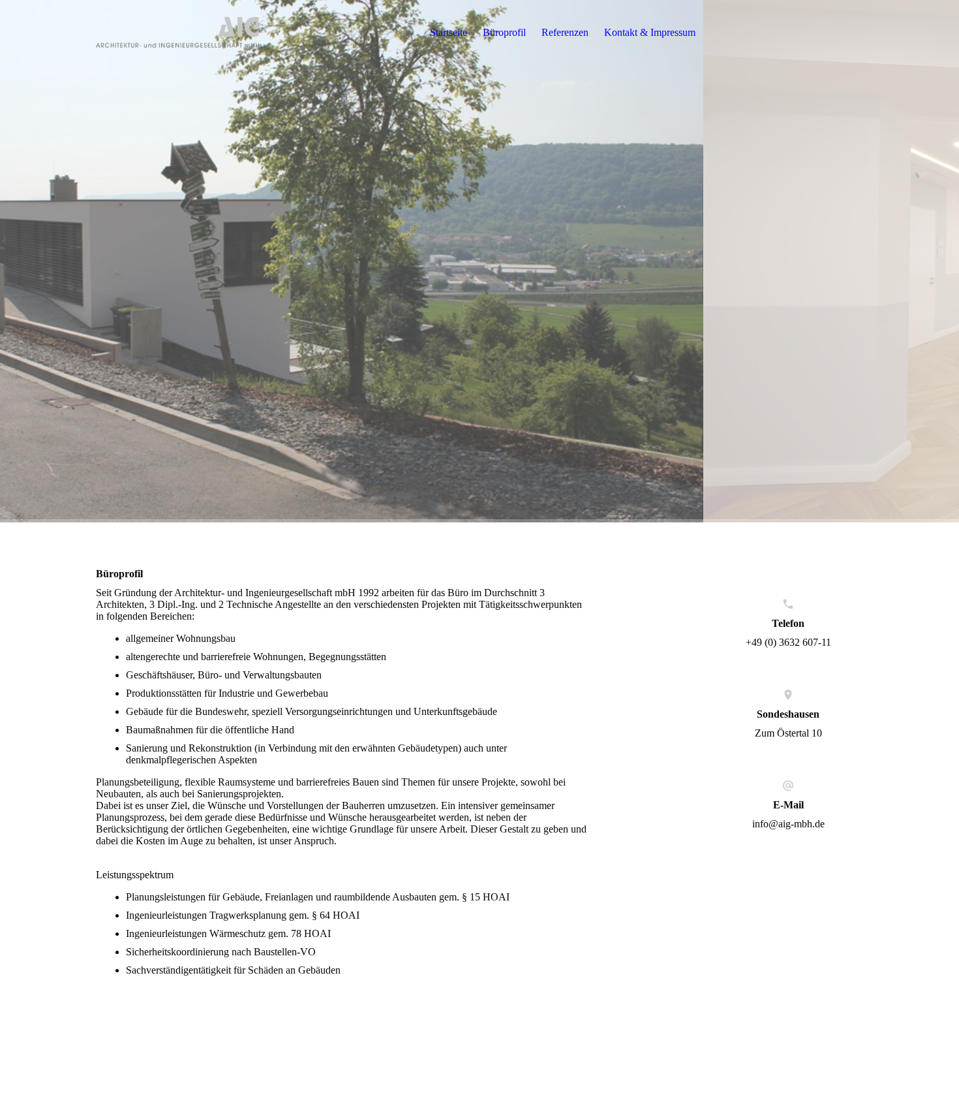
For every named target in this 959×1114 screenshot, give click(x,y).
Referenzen (564, 32)
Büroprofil (504, 32)
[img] (177, 32)
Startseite (448, 32)
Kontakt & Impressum (649, 32)
